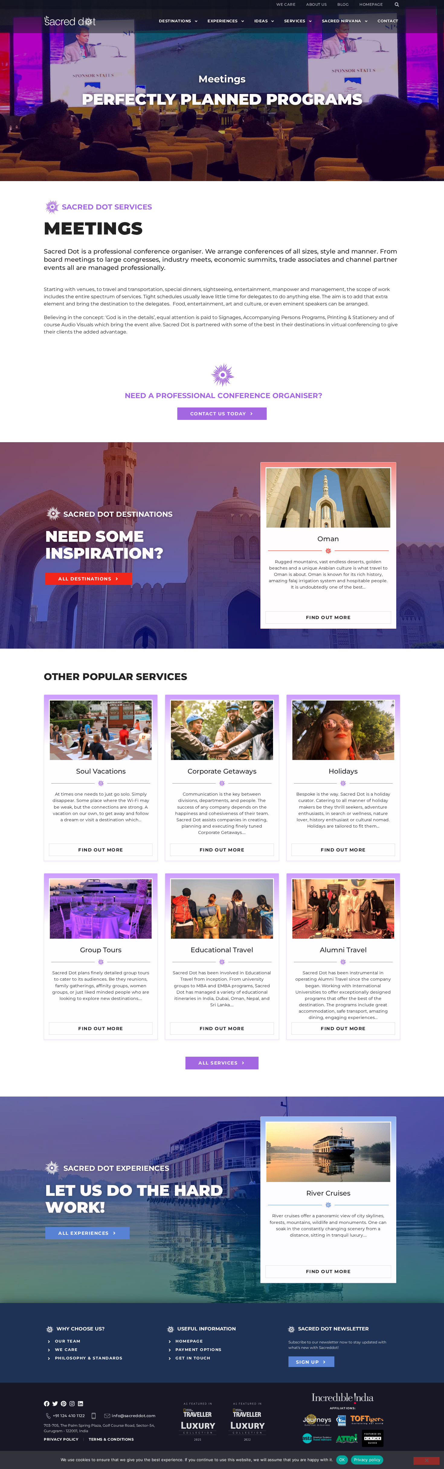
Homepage (371, 4)
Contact (388, 21)
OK (342, 1459)
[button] (397, 4)
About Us (316, 4)
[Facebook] (47, 1404)
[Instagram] (72, 1404)
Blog (343, 4)
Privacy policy (367, 1459)
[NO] (426, 1461)
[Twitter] (55, 1404)
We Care (286, 4)
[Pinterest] (63, 1404)
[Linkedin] (80, 1404)
